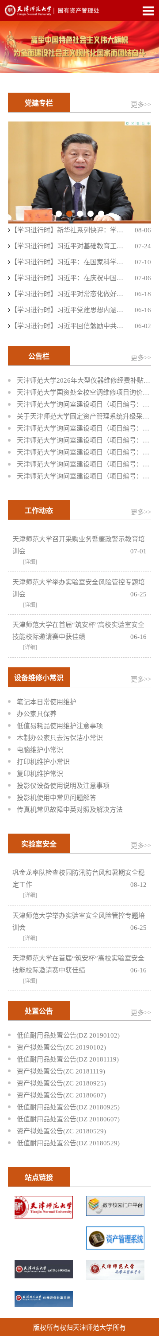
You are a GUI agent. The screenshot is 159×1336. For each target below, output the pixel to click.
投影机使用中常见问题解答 (56, 797)
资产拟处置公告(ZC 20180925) (61, 1083)
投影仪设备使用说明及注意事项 (63, 785)
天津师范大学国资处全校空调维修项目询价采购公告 (84, 392)
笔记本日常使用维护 (46, 701)
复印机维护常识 (40, 773)
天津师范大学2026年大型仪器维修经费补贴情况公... (84, 380)
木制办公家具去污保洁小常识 (60, 737)
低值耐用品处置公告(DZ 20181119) (68, 1059)
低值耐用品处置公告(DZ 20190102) (68, 1035)
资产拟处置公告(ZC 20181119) (61, 1071)
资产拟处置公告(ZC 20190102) (61, 1047)
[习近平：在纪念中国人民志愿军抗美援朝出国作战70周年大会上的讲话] (79, 172)
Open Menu (148, 10)
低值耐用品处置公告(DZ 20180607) (68, 1119)
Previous (23, 172)
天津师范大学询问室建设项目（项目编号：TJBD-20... (84, 404)
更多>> (141, 104)
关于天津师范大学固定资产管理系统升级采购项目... (84, 416)
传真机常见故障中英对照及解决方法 (70, 809)
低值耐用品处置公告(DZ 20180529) (68, 1143)
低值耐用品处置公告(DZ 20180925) (68, 1107)
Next (135, 172)
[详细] (30, 562)
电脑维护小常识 (40, 749)
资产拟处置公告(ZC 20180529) (61, 1131)
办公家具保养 (37, 713)
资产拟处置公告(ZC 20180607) (61, 1095)
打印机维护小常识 (43, 761)
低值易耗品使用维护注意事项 (60, 725)
